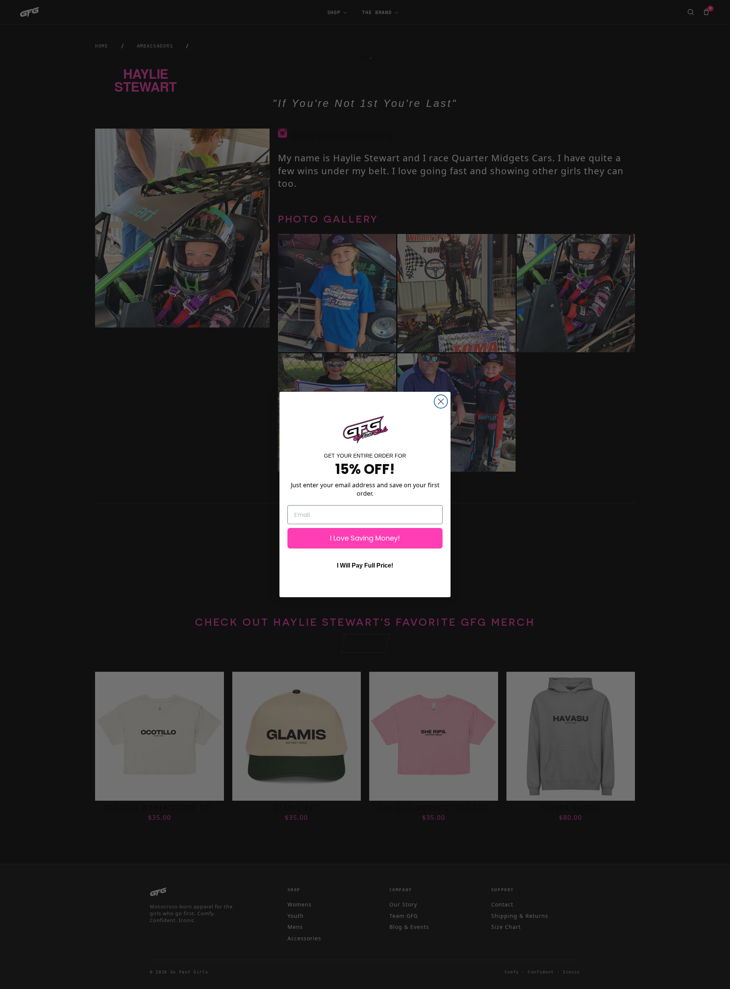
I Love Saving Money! (365, 538)
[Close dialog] (441, 401)
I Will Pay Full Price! (365, 565)
